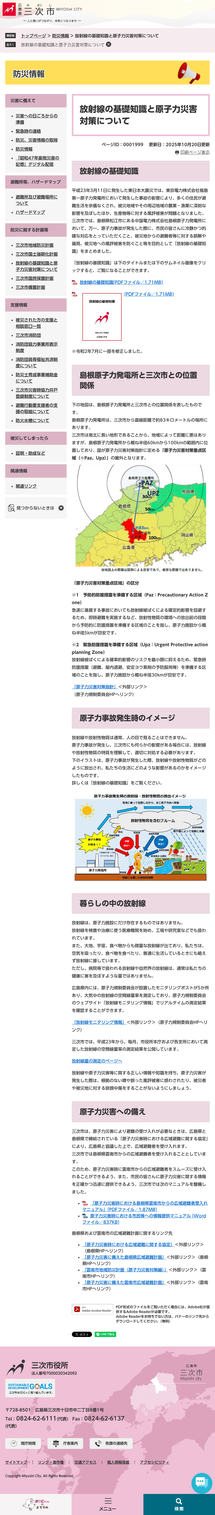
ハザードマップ (30, 212)
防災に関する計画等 (29, 230)
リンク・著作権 (51, 1462)
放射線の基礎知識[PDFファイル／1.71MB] (121, 282)
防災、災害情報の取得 (37, 140)
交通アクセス (85, 1462)
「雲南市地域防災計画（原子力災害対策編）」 (125, 1270)
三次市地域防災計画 (34, 245)
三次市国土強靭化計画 (37, 254)
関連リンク (26, 486)
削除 (108, 44)
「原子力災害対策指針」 (95, 687)
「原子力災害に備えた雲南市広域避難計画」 (124, 1282)
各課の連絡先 (116, 1443)
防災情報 (60, 36)
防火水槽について (32, 420)
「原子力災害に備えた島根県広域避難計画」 (124, 1257)
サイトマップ (16, 1462)
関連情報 (18, 471)
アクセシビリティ (154, 1462)
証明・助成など (30, 453)
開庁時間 (28, 1443)
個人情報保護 (118, 1462)
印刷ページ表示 (195, 152)
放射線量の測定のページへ (97, 1061)
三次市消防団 (28, 335)
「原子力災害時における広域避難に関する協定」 (128, 1244)
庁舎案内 (70, 1443)
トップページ (33, 36)
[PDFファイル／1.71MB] (149, 294)
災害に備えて (23, 100)
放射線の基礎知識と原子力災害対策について (63, 45)
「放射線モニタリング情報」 (99, 1022)
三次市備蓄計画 (30, 287)
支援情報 (18, 305)
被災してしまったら (29, 438)
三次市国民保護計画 (34, 278)
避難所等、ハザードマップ (35, 182)
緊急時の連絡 (28, 131)
